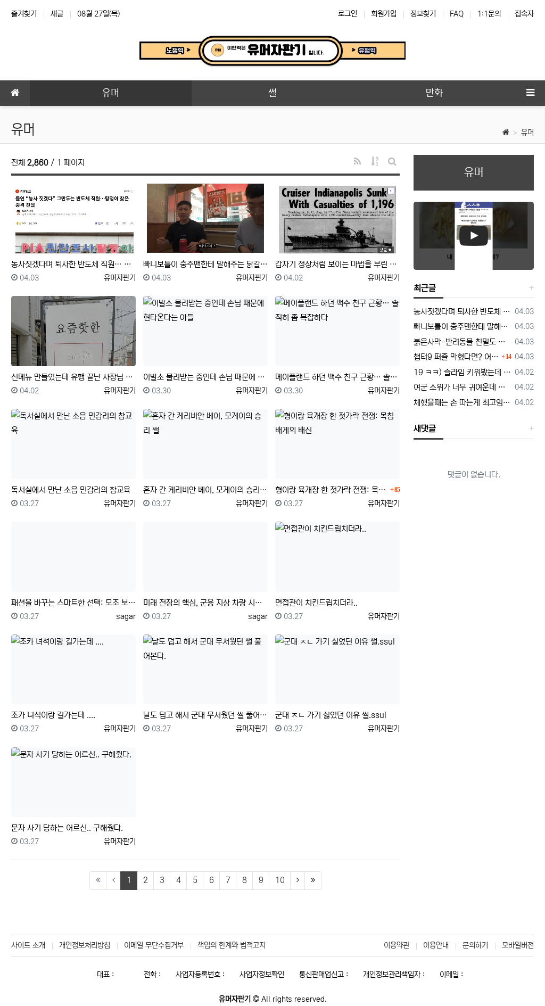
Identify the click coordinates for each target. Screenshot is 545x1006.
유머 (527, 132)
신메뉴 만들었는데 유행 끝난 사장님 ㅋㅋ (73, 377)
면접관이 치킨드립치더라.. (316, 602)
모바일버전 (518, 945)
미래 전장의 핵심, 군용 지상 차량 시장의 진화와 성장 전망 (205, 602)
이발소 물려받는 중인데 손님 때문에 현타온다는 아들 (205, 377)
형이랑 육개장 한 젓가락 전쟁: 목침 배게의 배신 (331, 489)
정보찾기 (423, 14)
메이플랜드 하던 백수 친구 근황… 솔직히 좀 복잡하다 (337, 377)
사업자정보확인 (262, 974)
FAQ (457, 14)
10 (280, 880)
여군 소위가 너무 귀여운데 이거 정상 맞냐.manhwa (462, 387)
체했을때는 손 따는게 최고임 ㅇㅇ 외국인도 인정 (462, 402)
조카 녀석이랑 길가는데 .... (53, 715)
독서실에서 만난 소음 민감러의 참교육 (70, 489)
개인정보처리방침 (84, 945)
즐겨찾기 (24, 14)
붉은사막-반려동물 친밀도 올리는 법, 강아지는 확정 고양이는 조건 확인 (462, 342)
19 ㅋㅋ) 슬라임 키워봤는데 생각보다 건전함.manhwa (462, 372)
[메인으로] (15, 93)
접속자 (524, 14)
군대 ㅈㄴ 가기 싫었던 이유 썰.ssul (330, 715)
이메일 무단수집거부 (154, 945)
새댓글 (425, 428)
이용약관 (396, 945)
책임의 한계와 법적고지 (231, 945)
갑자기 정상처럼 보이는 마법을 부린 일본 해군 (337, 264)
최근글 (425, 288)
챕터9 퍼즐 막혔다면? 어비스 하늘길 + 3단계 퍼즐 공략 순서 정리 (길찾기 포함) (456, 356)
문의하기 (475, 945)
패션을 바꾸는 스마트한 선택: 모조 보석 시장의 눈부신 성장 (73, 602)
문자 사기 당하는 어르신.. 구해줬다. (67, 827)
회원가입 (384, 14)
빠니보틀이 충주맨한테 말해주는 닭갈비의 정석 (205, 264)
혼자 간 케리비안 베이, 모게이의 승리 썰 (205, 489)
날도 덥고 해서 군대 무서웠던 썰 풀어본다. (205, 715)
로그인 (347, 14)
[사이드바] (530, 93)
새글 (57, 14)
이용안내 (436, 945)
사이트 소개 (28, 945)
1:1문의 (489, 14)
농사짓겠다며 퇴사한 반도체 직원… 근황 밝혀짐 (73, 264)
